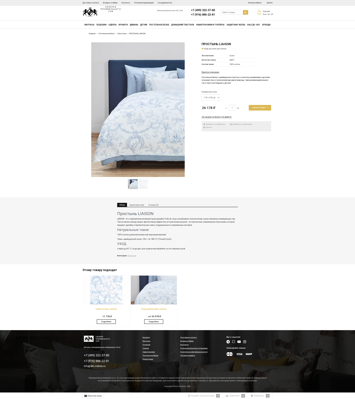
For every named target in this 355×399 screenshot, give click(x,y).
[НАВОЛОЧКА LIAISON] (106, 304)
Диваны (134, 25)
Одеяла (112, 25)
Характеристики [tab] (136, 205)
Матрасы (89, 25)
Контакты (126, 3)
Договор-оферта (187, 355)
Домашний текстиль (182, 25)
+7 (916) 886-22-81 (203, 14)
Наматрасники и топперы (210, 25)
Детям (143, 25)
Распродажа (148, 359)
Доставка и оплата (91, 3)
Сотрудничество (165, 3)
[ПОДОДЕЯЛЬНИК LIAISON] (154, 304)
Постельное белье (159, 25)
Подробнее (106, 322)
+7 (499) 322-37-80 (203, 10)
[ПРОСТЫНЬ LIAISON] (138, 109)
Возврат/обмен (187, 341)
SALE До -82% (253, 25)
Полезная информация (144, 3)
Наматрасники (149, 352)
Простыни (122, 33)
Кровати (123, 25)
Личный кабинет (255, 3)
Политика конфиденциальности (193, 352)
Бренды (266, 25)
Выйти (269, 3)
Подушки (101, 25)
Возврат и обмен (110, 3)
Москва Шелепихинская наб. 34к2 (170, 11)
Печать (208, 127)
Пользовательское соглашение (193, 348)
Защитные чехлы (235, 25)
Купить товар (259, 108)
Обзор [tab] (122, 205)
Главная (92, 33)
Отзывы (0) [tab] (153, 205)
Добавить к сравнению (242, 124)
